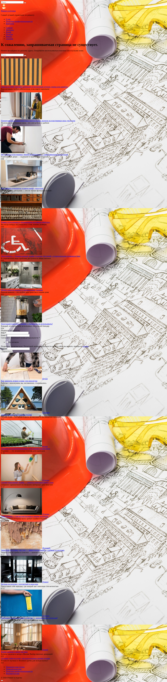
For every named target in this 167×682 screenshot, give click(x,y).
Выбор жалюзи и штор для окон (14, 652)
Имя (3, 333)
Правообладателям (14, 669)
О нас (8, 19)
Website (4, 349)
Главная (9, 28)
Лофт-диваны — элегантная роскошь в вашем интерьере (24, 516)
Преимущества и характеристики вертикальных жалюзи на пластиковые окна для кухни (38, 121)
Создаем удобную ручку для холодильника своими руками (25, 658)
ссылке (86, 346)
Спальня (9, 39)
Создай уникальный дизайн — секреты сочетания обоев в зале (27, 482)
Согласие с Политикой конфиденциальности (20, 338)
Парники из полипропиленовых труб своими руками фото (25, 449)
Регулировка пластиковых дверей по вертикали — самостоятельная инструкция (34, 155)
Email (4, 335)
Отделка (9, 34)
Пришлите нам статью (15, 667)
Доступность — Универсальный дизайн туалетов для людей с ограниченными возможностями (40, 256)
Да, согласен (13, 342)
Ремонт (9, 36)
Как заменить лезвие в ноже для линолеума (19, 381)
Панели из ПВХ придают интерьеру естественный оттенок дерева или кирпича (34, 87)
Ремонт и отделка (8, 11)
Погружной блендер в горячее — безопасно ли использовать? (27, 324)
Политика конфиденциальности (19, 21)
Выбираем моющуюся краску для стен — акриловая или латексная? (29, 618)
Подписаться (7, 351)
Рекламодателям (12, 673)
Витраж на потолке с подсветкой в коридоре (19, 584)
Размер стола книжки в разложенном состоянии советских (25, 222)
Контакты (10, 24)
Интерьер (10, 30)
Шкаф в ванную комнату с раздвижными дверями (22, 290)
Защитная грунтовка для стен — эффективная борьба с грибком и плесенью (32, 550)
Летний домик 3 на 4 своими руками (16, 415)
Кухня (8, 32)
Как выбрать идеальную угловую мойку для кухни (22, 188)
